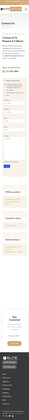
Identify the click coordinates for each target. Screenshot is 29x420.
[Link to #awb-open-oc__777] (26, 9)
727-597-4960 (12, 71)
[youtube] (9, 416)
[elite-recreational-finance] (5, 9)
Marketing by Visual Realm (15, 413)
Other (7, 95)
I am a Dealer (9, 90)
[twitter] (6, 416)
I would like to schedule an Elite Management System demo (14, 86)
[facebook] (3, 416)
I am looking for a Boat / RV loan (14, 92)
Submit (7, 166)
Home (3, 28)
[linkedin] (13, 416)
